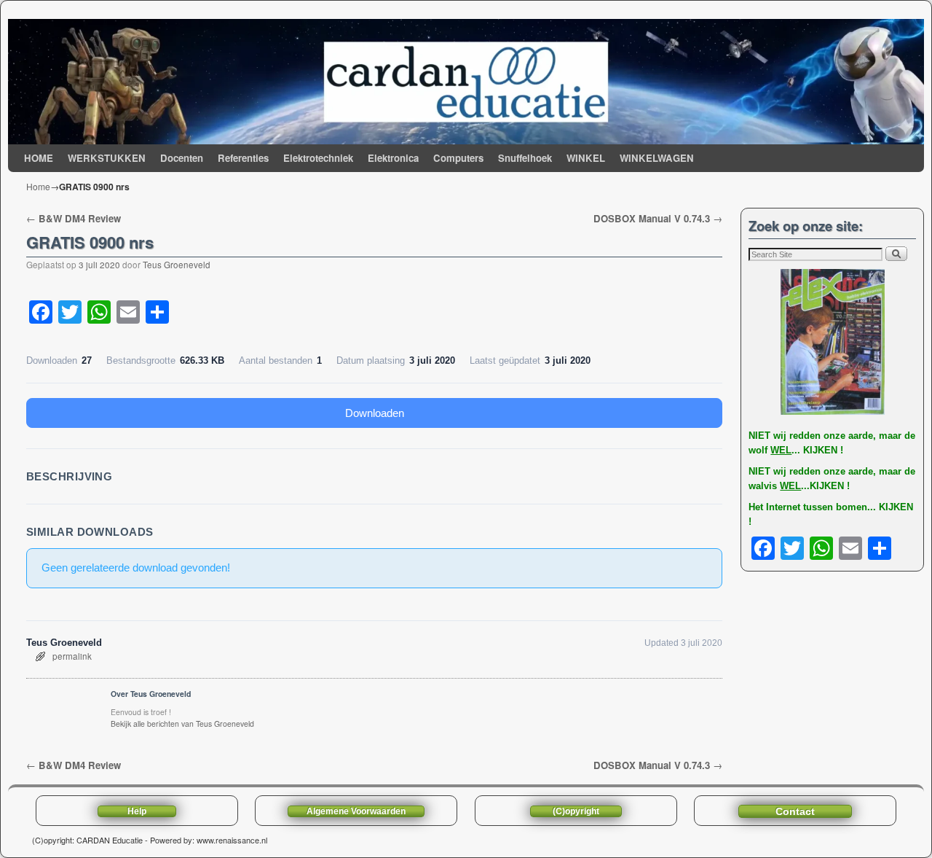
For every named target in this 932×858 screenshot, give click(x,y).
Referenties (243, 158)
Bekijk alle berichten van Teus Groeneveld (182, 723)
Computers (458, 158)
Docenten (181, 158)
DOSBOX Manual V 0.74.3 (657, 218)
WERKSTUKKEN (107, 158)
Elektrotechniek (318, 158)
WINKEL (585, 158)
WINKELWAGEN (657, 158)
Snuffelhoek (525, 158)
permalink (72, 656)
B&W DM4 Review (73, 218)
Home (38, 186)
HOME (38, 158)
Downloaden (374, 413)
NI (753, 435)
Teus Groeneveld (176, 264)
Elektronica (393, 158)
